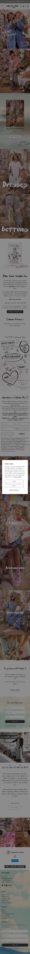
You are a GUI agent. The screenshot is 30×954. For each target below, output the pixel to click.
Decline (14, 485)
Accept (14, 481)
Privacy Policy (18, 477)
